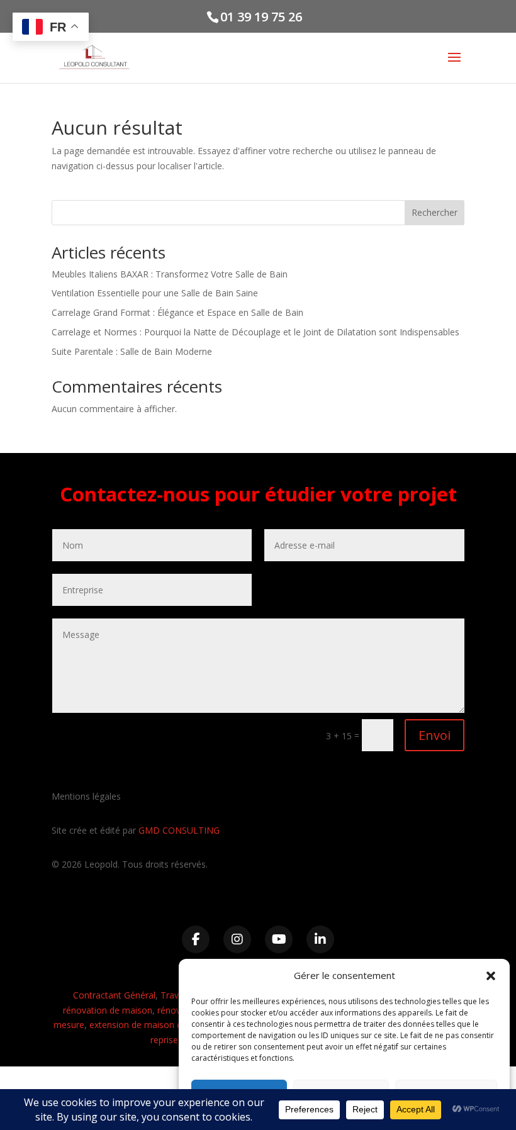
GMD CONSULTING (179, 830)
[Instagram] (237, 939)
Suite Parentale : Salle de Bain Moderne (132, 351)
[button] (491, 976)
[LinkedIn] (320, 939)
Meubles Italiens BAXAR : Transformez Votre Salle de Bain (170, 274)
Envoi (434, 735)
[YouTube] (279, 939)
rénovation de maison (107, 1010)
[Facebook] (196, 939)
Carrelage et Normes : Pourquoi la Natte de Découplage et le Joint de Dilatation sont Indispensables (255, 332)
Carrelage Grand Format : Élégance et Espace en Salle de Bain (177, 312)
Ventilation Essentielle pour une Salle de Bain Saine (155, 293)
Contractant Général (114, 995)
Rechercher (434, 212)
